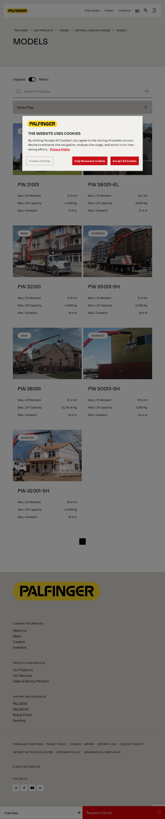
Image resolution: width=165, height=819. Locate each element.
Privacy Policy (60, 149)
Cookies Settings (40, 161)
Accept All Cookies (125, 161)
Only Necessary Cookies (89, 161)
